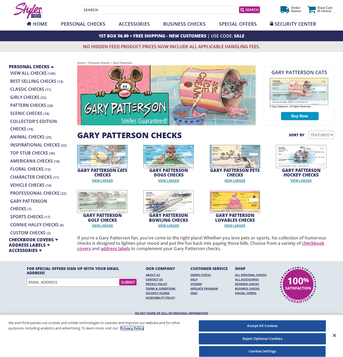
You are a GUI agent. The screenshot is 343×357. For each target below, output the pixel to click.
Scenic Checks (29, 113)
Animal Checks (30, 137)
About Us (153, 274)
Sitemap (196, 283)
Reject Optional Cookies (262, 338)
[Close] (334, 335)
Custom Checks (30, 233)
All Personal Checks (251, 274)
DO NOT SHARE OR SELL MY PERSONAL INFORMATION (171, 313)
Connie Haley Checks (37, 225)
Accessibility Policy (160, 297)
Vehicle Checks (30, 185)
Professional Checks (38, 193)
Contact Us (154, 279)
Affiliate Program (204, 288)
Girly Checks (28, 97)
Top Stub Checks (32, 153)
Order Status (201, 274)
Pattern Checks (31, 105)
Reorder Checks (247, 283)
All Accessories (247, 279)
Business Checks (184, 24)
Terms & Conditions (161, 288)
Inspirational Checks (38, 145)
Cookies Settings (262, 351)
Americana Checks (35, 161)
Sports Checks (30, 217)
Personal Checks (83, 24)
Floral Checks (30, 169)
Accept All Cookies (262, 325)
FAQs (194, 293)
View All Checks (32, 73)
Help (194, 279)
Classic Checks (30, 89)
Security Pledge (158, 293)
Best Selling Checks (36, 81)
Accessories (134, 24)
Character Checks (34, 177)
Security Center (295, 24)
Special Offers (238, 24)
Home (40, 24)
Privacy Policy (156, 283)
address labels (115, 248)
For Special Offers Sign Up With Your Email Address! (73, 270)
